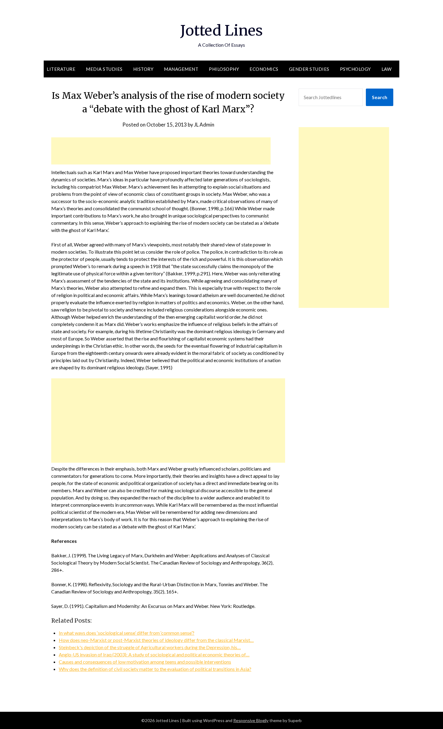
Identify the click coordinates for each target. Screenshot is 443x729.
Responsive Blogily (251, 720)
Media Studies (104, 69)
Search (379, 97)
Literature (61, 69)
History (143, 69)
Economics (264, 69)
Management (181, 69)
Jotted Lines (221, 30)
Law (387, 69)
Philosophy (224, 69)
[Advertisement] (161, 150)
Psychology (355, 69)
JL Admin (204, 124)
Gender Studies (309, 69)
